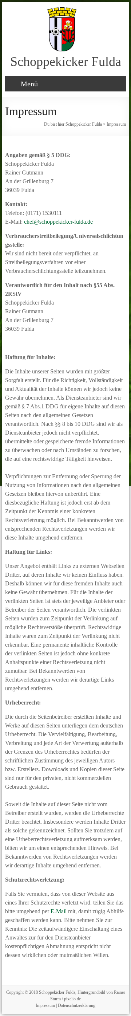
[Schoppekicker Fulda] (61, 11)
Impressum (45, 1005)
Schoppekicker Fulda (65, 61)
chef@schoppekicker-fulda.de (58, 222)
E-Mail (59, 911)
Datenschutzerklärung (76, 1005)
